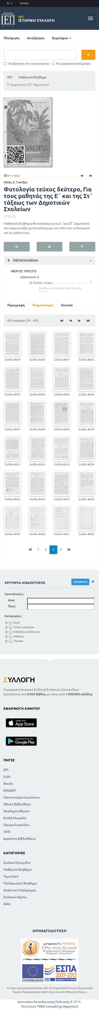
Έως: (11, 606)
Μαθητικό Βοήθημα (32, 77)
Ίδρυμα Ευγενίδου (16, 825)
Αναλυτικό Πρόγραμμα (19, 890)
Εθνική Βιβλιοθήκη (17, 804)
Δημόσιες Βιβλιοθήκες (19, 838)
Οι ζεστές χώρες (41, 282)
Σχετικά (67, 305)
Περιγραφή (16, 305)
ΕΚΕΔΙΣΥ (9, 790)
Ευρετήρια (60, 38)
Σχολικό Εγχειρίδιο (17, 863)
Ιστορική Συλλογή (36, 18)
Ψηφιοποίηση (42, 305)
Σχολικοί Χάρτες (15, 897)
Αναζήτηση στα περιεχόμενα (28, 63)
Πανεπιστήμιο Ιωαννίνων (21, 797)
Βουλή (8, 783)
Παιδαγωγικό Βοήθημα (20, 883)
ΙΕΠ (9, 77)
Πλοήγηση (11, 38)
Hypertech (70, 1006)
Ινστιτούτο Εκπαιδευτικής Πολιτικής (43, 1002)
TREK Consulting (49, 1006)
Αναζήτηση (35, 38)
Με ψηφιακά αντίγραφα (73, 63)
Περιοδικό (10, 876)
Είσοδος (24, 3)
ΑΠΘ (6, 832)
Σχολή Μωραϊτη (14, 818)
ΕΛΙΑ (6, 777)
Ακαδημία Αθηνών (16, 811)
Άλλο (7, 904)
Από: (11, 600)
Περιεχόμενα (25, 260)
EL (8, 3)
